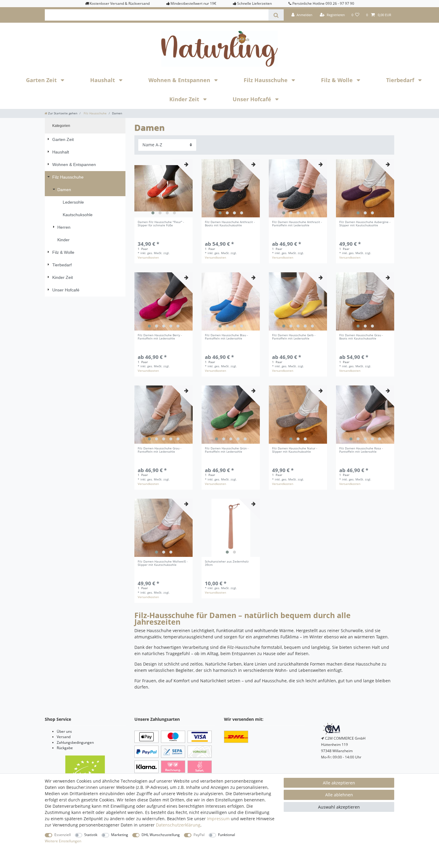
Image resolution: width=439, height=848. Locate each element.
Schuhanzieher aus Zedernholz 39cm (227, 563)
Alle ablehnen (339, 795)
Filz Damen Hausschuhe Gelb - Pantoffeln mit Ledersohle (293, 337)
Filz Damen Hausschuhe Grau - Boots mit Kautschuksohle (361, 337)
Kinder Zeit (185, 99)
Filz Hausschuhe (266, 80)
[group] (163, 188)
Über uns (64, 731)
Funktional (226, 834)
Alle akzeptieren (339, 783)
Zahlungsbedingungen (75, 742)
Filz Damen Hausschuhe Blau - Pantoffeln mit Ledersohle (226, 337)
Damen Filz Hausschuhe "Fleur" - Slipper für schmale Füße (161, 224)
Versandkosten (148, 257)
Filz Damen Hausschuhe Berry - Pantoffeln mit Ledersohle (160, 337)
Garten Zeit (42, 80)
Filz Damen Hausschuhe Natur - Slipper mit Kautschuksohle (294, 450)
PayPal (199, 834)
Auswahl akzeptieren (339, 807)
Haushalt (103, 80)
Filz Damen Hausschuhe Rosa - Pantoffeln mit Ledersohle (361, 450)
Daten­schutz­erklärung (178, 825)
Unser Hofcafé (253, 99)
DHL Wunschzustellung (161, 834)
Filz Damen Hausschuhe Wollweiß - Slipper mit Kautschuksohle (163, 563)
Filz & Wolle (337, 80)
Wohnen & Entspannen (180, 80)
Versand (63, 736)
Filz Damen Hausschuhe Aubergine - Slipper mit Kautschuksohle (364, 224)
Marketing (119, 834)
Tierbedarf (401, 80)
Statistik (90, 834)
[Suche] (276, 15)
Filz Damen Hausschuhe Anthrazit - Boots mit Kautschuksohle (230, 224)
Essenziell (62, 834)
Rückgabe (65, 747)
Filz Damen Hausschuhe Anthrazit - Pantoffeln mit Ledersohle (297, 224)
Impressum (218, 818)
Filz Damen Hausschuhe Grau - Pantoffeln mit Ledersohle (159, 450)
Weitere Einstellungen (63, 841)
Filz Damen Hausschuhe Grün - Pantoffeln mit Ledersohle (226, 450)
